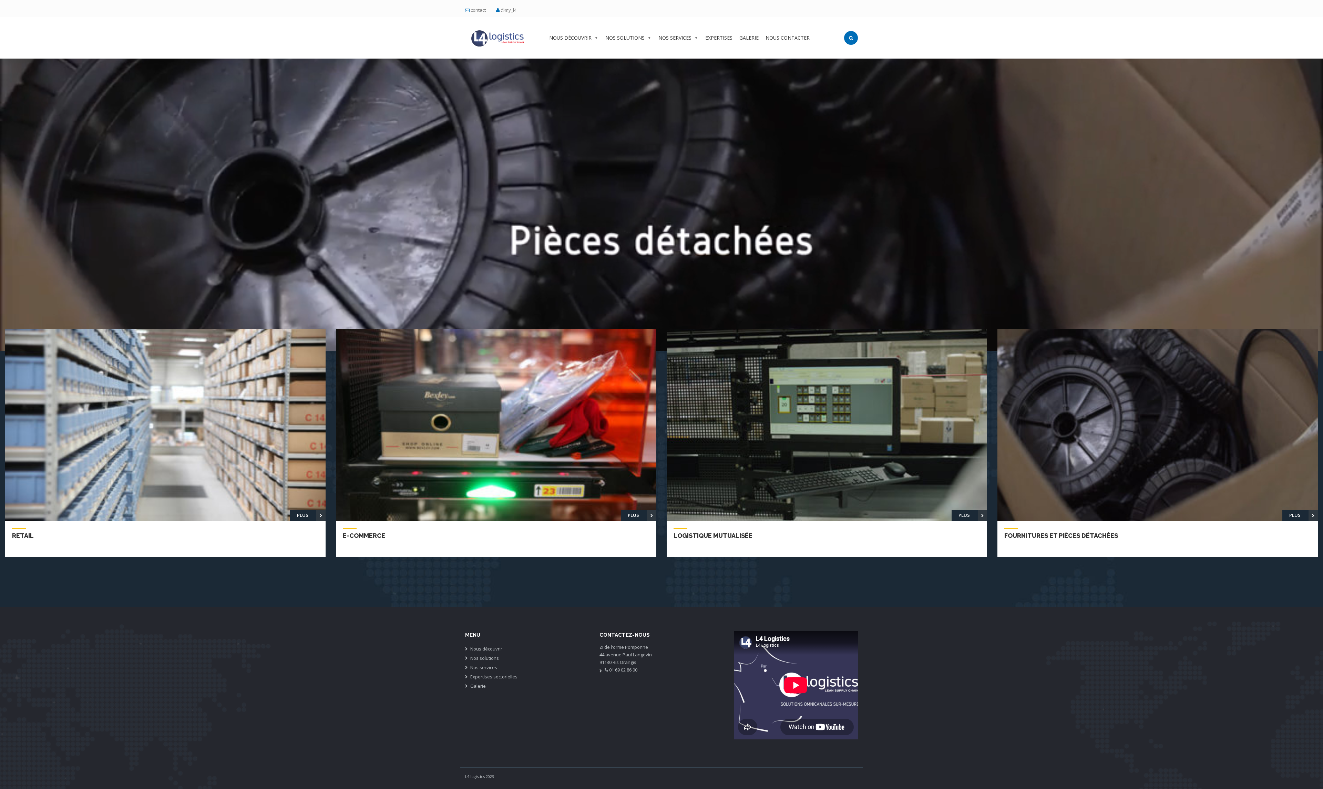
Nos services (483, 667)
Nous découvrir (486, 649)
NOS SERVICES (674, 37)
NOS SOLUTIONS (625, 37)
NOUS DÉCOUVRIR (570, 37)
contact (478, 10)
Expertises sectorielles (493, 677)
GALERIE (749, 37)
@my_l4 (508, 10)
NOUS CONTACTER (788, 37)
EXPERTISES (718, 37)
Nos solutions (484, 658)
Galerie (478, 686)
